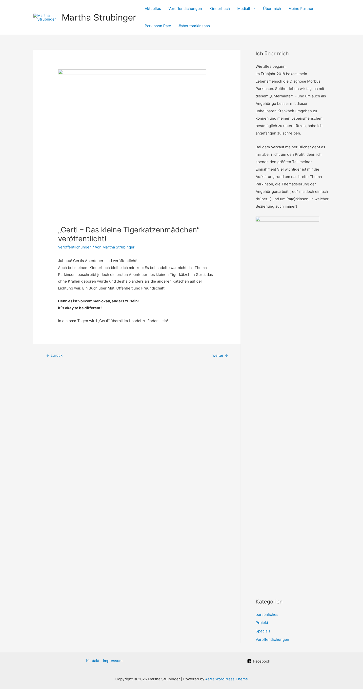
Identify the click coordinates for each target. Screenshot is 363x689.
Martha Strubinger (99, 17)
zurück (54, 355)
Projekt (262, 622)
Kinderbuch (219, 8)
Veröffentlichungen (185, 8)
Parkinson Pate (158, 25)
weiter (220, 355)
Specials (263, 631)
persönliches (267, 614)
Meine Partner (301, 8)
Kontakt (92, 660)
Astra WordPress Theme (226, 679)
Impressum (112, 660)
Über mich (272, 8)
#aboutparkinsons (194, 25)
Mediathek (246, 8)
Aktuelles (153, 8)
